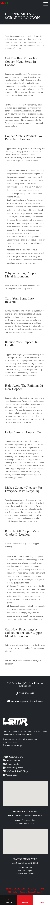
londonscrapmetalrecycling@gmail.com (21, 739)
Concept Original (35, 892)
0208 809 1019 (11, 742)
